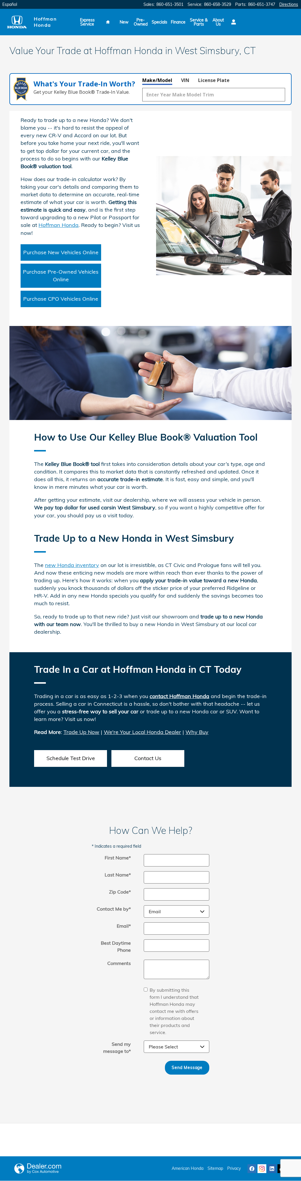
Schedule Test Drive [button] (70, 758)
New (124, 22)
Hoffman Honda (58, 225)
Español (9, 4)
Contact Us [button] (147, 758)
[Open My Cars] (232, 22)
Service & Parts (199, 22)
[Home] (17, 21)
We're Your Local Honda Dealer (142, 732)
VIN (185, 80)
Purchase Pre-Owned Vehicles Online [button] (60, 275)
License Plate (214, 80)
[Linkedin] (271, 1168)
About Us (218, 22)
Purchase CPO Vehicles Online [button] (60, 298)
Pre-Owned (141, 22)
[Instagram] (261, 1168)
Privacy (234, 1168)
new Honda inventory (72, 565)
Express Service (87, 22)
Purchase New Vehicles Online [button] (60, 252)
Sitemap (215, 1168)
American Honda (187, 1168)
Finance (178, 22)
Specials (159, 22)
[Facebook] (252, 1168)
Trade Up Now (81, 732)
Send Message (187, 1067)
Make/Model (157, 80)
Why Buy (196, 732)
